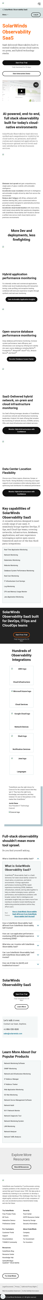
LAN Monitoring (9, 1126)
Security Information (30, 1224)
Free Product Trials (9, 1214)
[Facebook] (4, 1268)
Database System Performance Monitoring (19, 571)
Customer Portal (8, 1232)
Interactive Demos (8, 1220)
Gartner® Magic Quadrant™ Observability (10, 1262)
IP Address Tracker (11, 1084)
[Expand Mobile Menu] (39, 4)
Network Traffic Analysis (12, 1137)
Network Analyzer (10, 1132)
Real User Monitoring (11, 576)
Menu (4, 15)
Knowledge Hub (8, 1258)
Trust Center (27, 1214)
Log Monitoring (9, 586)
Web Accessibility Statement (11, 1291)
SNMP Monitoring (10, 1069)
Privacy (17, 1286)
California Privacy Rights (29, 1286)
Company (26, 1232)
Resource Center (8, 1254)
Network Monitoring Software (14, 1063)
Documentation (7, 1239)
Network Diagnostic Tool (12, 1116)
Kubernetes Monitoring (12, 560)
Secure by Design (29, 1220)
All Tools (5, 1217)
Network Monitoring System (14, 1121)
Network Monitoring (11, 555)
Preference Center (8, 1224)
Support (5, 1236)
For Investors (27, 1242)
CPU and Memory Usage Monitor (15, 592)
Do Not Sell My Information (30, 1291)
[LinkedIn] (20, 1268)
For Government (28, 1239)
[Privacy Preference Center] (2, 1296)
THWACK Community (9, 1242)
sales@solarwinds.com (13, 1034)
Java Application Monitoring (14, 597)
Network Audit (9, 1105)
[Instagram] (8, 1268)
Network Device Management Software (18, 1100)
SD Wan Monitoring (11, 1095)
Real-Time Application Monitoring (15, 550)
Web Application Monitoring (13, 1090)
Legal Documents (7, 1286)
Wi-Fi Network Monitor (12, 1111)
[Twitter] (12, 1268)
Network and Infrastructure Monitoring (17, 1074)
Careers (26, 1236)
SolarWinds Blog (8, 1251)
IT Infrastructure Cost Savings (14, 581)
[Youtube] (16, 1268)
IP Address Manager (11, 1079)
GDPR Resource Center (31, 1217)
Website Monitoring (11, 565)
